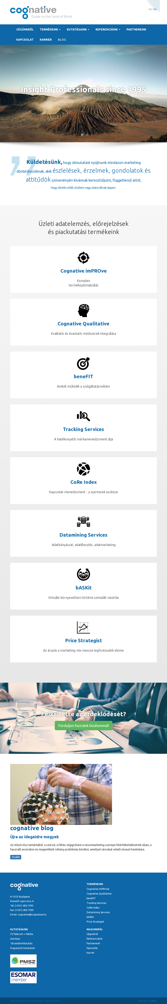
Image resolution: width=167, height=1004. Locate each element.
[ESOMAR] (45, 977)
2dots (154, 1001)
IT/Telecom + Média (21, 934)
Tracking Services (96, 903)
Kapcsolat (25, 39)
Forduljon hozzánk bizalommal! (83, 725)
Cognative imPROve (98, 889)
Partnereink (136, 29)
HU (150, 9)
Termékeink (49, 29)
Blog (62, 39)
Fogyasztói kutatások (22, 948)
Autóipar (15, 938)
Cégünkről (25, 29)
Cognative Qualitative (99, 893)
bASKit (90, 917)
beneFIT (91, 898)
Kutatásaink (77, 29)
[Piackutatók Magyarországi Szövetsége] (45, 960)
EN (155, 9)
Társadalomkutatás (21, 943)
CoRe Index (93, 907)
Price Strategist (95, 921)
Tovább (15, 857)
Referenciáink (107, 29)
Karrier (46, 39)
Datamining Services (98, 912)
